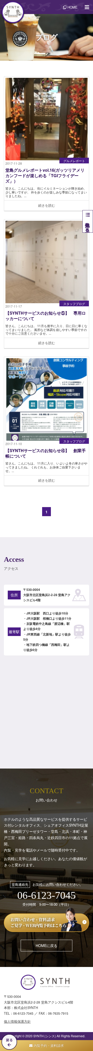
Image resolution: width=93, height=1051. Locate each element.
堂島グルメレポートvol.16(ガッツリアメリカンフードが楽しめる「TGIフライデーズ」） (44, 176)
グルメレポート (74, 160)
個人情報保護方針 (17, 1021)
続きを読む (46, 205)
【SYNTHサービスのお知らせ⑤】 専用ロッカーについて (45, 315)
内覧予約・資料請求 (48, 1045)
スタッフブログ (74, 303)
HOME (72, 7)
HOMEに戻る (46, 945)
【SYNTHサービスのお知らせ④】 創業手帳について (45, 453)
